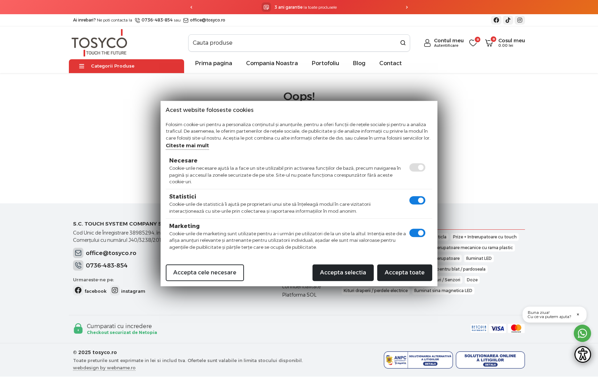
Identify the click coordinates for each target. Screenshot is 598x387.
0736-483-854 (157, 20)
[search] (403, 43)
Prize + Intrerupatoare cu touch (485, 236)
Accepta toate (405, 272)
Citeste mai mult (187, 145)
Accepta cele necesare (204, 272)
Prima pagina (213, 63)
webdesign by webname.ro (104, 367)
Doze (472, 279)
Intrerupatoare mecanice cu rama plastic (471, 247)
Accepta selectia (343, 272)
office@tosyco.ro (207, 20)
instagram (132, 291)
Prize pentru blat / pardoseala (456, 269)
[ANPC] (418, 360)
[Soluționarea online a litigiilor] (490, 360)
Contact (390, 63)
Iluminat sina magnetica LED (443, 290)
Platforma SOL (299, 295)
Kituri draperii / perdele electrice (376, 290)
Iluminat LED (479, 258)
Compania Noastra (272, 63)
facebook (95, 291)
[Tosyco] (99, 42)
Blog (359, 63)
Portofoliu (325, 63)
